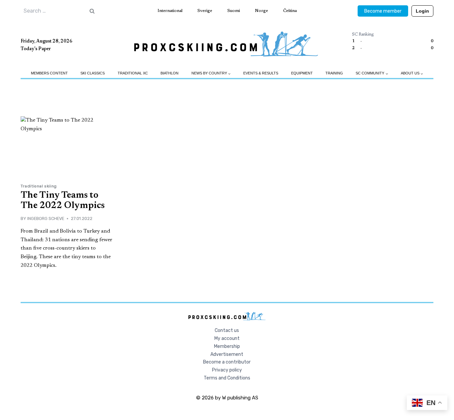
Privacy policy (227, 370)
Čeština (290, 11)
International (170, 11)
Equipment (302, 73)
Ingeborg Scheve (45, 218)
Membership (227, 346)
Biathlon (169, 73)
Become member (382, 11)
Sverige (204, 11)
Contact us (227, 330)
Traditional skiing (39, 186)
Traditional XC (133, 73)
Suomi (233, 11)
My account (227, 338)
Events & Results (260, 73)
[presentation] (67, 147)
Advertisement (226, 354)
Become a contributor (227, 362)
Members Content (49, 73)
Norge (261, 11)
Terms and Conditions (227, 378)
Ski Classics (92, 73)
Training (334, 73)
